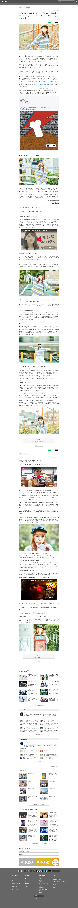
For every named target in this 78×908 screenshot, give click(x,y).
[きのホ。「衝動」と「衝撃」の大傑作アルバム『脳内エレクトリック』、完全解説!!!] (21, 724)
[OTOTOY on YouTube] (31, 871)
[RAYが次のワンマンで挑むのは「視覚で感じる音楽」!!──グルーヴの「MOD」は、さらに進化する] (21, 731)
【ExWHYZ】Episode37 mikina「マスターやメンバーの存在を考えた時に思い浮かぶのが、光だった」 (30, 755)
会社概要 (40, 878)
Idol (12, 881)
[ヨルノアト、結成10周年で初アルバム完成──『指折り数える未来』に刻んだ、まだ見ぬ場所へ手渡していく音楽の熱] (23, 830)
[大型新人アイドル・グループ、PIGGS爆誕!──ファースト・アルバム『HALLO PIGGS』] (23, 677)
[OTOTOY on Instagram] (22, 871)
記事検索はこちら (23, 854)
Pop (12, 880)
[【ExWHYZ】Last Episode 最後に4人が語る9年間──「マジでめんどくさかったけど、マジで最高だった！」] (21, 751)
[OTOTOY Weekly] (23, 783)
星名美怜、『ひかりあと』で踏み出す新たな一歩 (32, 837)
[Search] (74, 2)
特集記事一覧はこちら (23, 851)
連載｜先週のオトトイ (53, 781)
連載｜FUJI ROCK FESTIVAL (52, 789)
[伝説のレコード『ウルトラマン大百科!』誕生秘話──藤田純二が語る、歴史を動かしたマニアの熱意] (21, 758)
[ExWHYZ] (23, 776)
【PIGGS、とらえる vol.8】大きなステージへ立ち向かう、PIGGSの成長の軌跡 (54, 698)
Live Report (27, 883)
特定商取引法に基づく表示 (43, 883)
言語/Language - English (39, 895)
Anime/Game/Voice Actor (16, 883)
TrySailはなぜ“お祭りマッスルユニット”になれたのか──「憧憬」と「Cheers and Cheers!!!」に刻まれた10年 (51, 758)
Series (26, 877)
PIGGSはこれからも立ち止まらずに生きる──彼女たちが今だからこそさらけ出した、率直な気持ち (33, 692)
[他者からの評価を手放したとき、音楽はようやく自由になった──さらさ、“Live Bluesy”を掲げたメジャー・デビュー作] (44, 838)
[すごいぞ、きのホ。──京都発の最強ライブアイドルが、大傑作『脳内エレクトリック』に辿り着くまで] (41, 724)
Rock (12, 878)
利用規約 (40, 880)
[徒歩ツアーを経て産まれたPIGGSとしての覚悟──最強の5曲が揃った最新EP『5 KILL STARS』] (23, 684)
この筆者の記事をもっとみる (39, 734)
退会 (54, 887)
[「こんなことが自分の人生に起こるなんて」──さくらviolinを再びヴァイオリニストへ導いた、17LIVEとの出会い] (44, 823)
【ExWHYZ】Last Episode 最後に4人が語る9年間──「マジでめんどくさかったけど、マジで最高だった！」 (30, 751)
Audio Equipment (28, 884)
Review (26, 881)
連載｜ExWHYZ (31, 773)
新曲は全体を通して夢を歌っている (39, 441)
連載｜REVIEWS (31, 788)
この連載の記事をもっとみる (39, 705)
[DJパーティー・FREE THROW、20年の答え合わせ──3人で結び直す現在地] (41, 728)
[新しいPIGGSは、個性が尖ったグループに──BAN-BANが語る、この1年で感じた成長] (44, 692)
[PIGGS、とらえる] (23, 799)
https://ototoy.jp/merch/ (24, 108)
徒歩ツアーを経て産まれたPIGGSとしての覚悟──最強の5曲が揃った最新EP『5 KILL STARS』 (32, 684)
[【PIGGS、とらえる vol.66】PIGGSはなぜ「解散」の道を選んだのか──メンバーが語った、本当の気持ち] (21, 721)
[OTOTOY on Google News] (34, 871)
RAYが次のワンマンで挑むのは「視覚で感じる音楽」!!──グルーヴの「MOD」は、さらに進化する (30, 731)
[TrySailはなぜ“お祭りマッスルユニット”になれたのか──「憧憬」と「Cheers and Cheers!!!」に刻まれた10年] (41, 758)
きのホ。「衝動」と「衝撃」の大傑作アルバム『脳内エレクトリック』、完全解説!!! (30, 724)
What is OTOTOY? (42, 877)
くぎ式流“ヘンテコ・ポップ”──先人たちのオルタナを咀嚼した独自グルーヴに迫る (54, 829)
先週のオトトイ (28, 886)
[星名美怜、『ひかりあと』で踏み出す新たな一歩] (23, 838)
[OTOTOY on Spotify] (28, 871)
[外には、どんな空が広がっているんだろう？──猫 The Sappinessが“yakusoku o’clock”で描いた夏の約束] (23, 823)
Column (26, 880)
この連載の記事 (24, 671)
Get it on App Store (39, 871)
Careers (40, 892)
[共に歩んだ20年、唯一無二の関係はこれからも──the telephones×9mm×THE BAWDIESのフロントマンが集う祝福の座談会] (41, 731)
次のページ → (39, 439)
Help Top (54, 877)
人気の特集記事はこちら (24, 848)
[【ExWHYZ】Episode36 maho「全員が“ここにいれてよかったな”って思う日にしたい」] (41, 755)
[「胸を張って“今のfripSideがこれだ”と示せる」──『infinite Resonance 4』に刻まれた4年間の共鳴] (41, 751)
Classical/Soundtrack (15, 889)
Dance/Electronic (14, 886)
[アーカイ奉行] (44, 799)
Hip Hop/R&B (14, 884)
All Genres (16, 875)
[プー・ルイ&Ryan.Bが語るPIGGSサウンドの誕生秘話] (44, 677)
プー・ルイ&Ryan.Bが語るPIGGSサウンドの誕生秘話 (53, 675)
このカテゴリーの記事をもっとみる (39, 843)
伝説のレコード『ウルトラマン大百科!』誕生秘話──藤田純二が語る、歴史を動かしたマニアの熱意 (30, 758)
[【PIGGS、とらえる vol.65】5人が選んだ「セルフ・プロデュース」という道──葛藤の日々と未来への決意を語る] (21, 728)
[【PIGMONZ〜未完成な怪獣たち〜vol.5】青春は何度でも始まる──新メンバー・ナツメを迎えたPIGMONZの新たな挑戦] (41, 721)
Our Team (40, 890)
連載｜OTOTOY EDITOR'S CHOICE (53, 774)
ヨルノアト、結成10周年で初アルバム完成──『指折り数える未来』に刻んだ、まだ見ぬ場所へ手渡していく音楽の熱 (33, 831)
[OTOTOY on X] (19, 871)
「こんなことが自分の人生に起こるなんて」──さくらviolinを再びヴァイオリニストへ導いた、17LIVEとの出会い (54, 823)
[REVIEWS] (23, 791)
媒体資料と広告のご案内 (43, 889)
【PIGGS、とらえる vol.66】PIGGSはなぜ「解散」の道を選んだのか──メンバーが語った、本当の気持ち (30, 721)
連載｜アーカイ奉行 (53, 796)
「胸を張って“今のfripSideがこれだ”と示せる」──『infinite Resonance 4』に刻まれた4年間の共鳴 (51, 751)
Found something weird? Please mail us (59, 881)
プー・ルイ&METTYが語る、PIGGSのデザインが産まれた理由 (54, 683)
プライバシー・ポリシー (43, 881)
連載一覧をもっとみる (39, 804)
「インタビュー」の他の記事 (28, 809)
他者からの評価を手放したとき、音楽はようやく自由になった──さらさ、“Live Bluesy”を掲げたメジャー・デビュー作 (54, 838)
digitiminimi (44, 902)
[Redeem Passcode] (76, 1)
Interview (26, 878)
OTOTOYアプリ (41, 887)
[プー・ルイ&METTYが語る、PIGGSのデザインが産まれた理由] (44, 684)
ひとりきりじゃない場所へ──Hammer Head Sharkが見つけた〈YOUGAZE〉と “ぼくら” (32, 815)
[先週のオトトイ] (44, 783)
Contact (54, 884)
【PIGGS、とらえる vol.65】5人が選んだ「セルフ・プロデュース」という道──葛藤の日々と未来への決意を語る (30, 728)
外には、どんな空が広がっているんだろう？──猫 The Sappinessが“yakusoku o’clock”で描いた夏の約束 (33, 823)
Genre (13, 875)
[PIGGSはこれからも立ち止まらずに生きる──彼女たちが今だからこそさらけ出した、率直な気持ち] (23, 692)
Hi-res (12, 877)
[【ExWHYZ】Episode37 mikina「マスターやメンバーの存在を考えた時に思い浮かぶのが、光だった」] (21, 755)
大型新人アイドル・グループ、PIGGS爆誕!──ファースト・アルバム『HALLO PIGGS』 (33, 676)
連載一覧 (22, 770)
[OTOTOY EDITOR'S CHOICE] (44, 776)
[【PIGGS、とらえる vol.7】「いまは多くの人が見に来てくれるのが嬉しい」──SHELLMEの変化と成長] (23, 699)
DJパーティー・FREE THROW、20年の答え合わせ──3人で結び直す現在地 (51, 728)
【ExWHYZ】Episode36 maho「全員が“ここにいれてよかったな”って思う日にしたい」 (51, 755)
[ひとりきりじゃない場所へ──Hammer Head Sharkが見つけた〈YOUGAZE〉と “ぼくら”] (23, 815)
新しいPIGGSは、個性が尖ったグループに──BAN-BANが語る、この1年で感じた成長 (53, 691)
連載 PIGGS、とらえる (24, 7)
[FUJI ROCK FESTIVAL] (44, 791)
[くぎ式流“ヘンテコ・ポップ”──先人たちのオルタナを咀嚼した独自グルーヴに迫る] (44, 830)
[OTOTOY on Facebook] (25, 871)
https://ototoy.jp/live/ (44, 84)
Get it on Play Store (48, 871)
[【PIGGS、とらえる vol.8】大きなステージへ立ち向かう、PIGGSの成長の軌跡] (44, 699)
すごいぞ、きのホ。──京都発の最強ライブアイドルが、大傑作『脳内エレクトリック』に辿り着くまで (51, 724)
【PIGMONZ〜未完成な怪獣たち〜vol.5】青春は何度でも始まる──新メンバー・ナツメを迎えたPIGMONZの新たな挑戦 (51, 721)
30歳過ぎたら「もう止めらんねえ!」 (39, 657)
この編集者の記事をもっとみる (39, 761)
